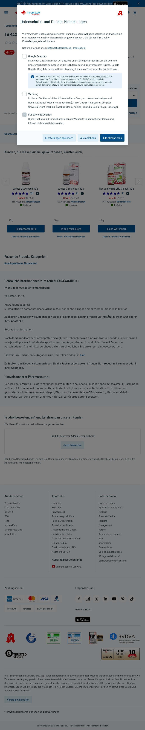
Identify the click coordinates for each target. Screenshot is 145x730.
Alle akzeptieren (112, 137)
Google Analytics (100, 76)
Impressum (79, 47)
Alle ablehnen (88, 137)
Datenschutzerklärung (59, 47)
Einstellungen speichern (59, 137)
